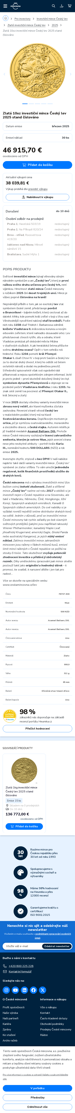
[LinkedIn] (24, 990)
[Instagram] (6, 990)
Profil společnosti (13, 1007)
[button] (8, 74)
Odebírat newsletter (56, 946)
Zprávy (7, 1029)
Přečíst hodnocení (37, 729)
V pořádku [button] (37, 1088)
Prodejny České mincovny (55, 1029)
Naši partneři (10, 1018)
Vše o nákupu (48, 1007)
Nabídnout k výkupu (40, 197)
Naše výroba (10, 1013)
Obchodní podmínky (52, 1024)
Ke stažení (9, 1035)
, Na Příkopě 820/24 (25, 229)
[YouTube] (15, 990)
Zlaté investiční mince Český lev (27, 25)
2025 (55, 25)
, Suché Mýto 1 (23, 254)
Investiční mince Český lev (52, 19)
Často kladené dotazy (53, 1018)
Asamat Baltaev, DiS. (42, 431)
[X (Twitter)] (42, 990)
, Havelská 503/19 (24, 224)
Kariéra (7, 1024)
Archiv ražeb (10, 1040)
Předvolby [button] (37, 1098)
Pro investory (22, 19)
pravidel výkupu (37, 189)
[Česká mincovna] (15, 6)
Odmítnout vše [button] (37, 1107)
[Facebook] (33, 990)
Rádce (44, 1035)
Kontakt (45, 1013)
